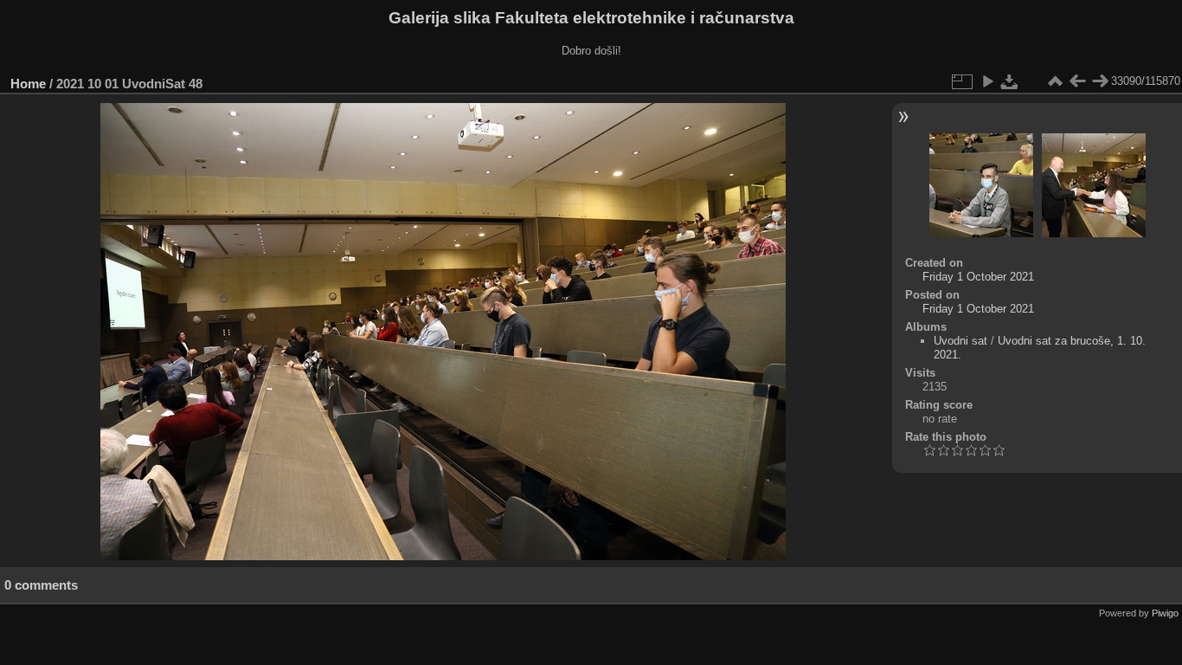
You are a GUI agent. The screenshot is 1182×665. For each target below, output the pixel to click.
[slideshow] (987, 81)
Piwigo (1165, 613)
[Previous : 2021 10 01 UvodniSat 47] (1077, 81)
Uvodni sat (960, 340)
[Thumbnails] (1055, 81)
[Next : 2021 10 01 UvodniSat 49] (1100, 81)
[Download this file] (1010, 81)
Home (28, 83)
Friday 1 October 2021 (978, 276)
